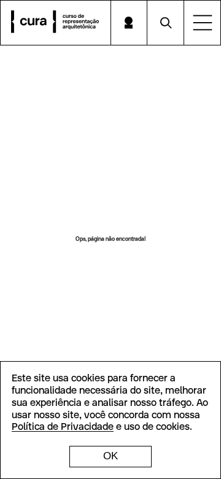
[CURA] (55, 22)
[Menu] (202, 22)
